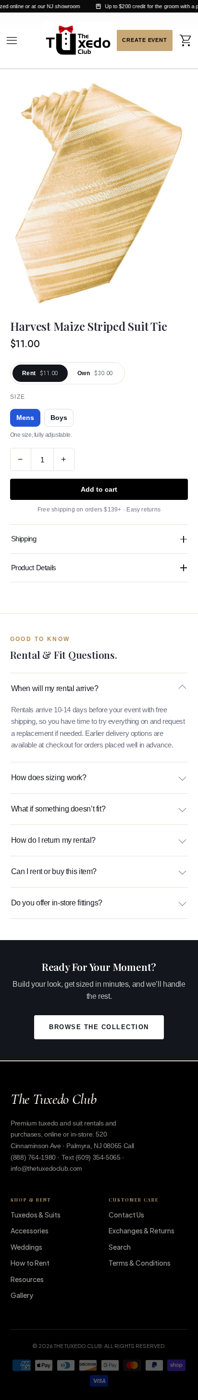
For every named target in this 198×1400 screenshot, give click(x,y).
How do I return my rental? (53, 840)
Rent (40, 373)
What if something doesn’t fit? (58, 809)
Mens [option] (25, 417)
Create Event (144, 40)
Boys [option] (58, 417)
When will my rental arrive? (55, 688)
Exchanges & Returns (141, 1230)
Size (17, 397)
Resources (27, 1279)
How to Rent (30, 1262)
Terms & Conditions (140, 1262)
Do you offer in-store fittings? (56, 903)
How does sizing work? (49, 777)
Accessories (30, 1230)
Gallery (22, 1295)
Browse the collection (99, 1027)
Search (120, 1247)
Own (95, 373)
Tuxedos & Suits (36, 1214)
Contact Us (126, 1214)
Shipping (24, 539)
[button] (12, 40)
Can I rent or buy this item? (54, 871)
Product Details (33, 567)
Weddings (26, 1247)
